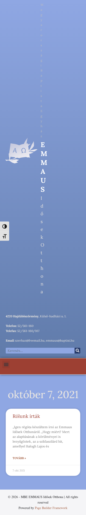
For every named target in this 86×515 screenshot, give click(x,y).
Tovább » (19, 458)
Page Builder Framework (51, 508)
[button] (6, 364)
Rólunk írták (26, 416)
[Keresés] (77, 350)
